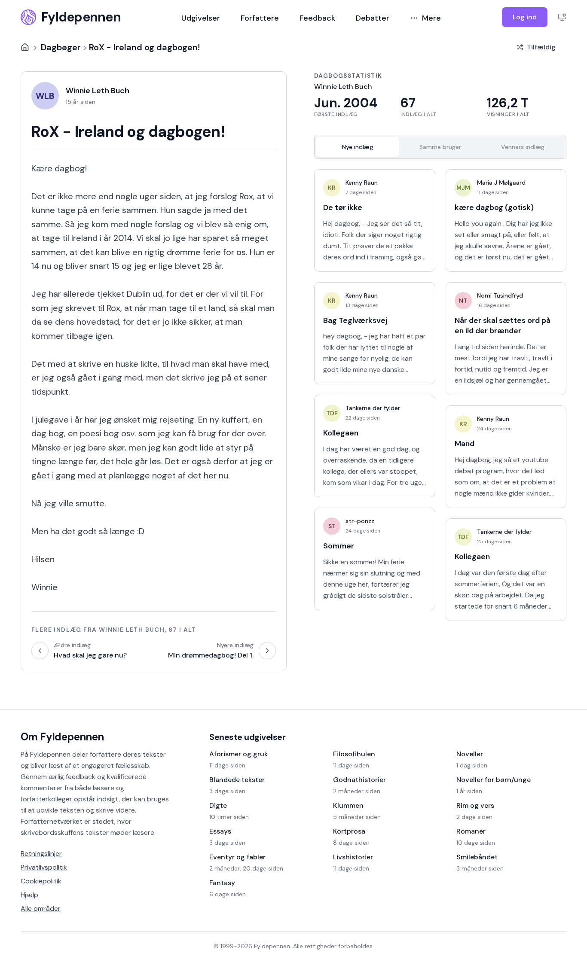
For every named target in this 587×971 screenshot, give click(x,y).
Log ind (525, 16)
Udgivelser (200, 18)
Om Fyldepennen (62, 736)
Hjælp (29, 894)
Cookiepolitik (41, 881)
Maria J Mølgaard (501, 182)
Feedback (317, 18)
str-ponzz (359, 521)
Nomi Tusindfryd (500, 295)
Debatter (372, 18)
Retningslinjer (41, 853)
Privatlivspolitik (44, 867)
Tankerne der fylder (372, 408)
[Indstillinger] (562, 17)
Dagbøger (61, 47)
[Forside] (25, 47)
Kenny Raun (361, 182)
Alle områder (41, 908)
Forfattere (260, 18)
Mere (431, 18)
